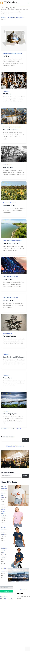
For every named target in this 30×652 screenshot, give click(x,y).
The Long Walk (8, 167)
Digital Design (6, 53)
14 (13, 428)
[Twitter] (18, 593)
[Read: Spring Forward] (14, 265)
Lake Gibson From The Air (11, 243)
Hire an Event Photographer (15, 446)
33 (16, 428)
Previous (4, 428)
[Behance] (22, 593)
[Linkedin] (20, 593)
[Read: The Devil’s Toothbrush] (14, 116)
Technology (13, 202)
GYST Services (10, 2)
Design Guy (6, 240)
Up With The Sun (8, 300)
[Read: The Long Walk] (14, 153)
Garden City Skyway (10, 414)
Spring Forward (8, 279)
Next (19, 428)
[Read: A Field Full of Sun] (14, 190)
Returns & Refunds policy (6, 599)
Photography (13, 53)
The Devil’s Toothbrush (10, 130)
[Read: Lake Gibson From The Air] (14, 228)
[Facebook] (17, 593)
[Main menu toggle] (28, 2)
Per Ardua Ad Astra (9, 336)
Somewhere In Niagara (15, 127)
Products (19, 53)
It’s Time (6, 56)
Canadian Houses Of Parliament (13, 357)
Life (4, 164)
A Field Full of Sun (9, 205)
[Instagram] (19, 593)
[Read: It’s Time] (14, 38)
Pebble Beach (7, 378)
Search (25, 439)
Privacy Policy (3, 596)
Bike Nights (7, 94)
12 (10, 428)
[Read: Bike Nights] (14, 80)
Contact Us (23, 589)
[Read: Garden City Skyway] (14, 400)
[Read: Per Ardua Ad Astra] (14, 322)
